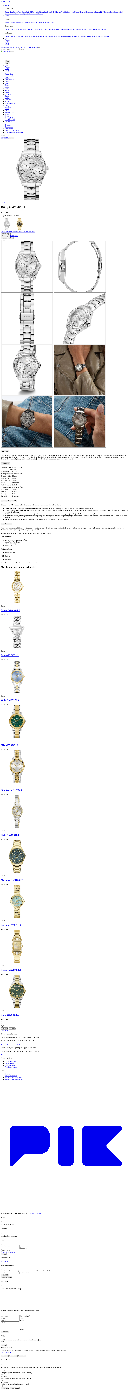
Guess (72, 12)
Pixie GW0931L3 (10, 835)
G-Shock (67, 12)
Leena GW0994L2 (10, 610)
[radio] (7, 230)
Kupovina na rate (7, 524)
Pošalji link (5, 1275)
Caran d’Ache (17, 12)
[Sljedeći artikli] (1, 1023)
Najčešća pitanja (10, 1065)
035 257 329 (5, 1054)
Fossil (63, 12)
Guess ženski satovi (29, 232)
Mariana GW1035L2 (12, 880)
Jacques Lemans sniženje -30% (44, 22)
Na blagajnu (14, 236)
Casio (24, 12)
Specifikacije (5, 463)
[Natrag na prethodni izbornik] (11, 51)
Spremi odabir (15, 1388)
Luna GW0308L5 (10, 1015)
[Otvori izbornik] (39, 47)
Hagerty (77, 12)
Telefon (22, 1320)
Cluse (45, 12)
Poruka (22, 1330)
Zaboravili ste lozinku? (8, 1252)
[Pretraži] (21, 49)
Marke (7, 61)
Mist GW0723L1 (9, 745)
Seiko (10, 14)
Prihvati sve (21, 1356)
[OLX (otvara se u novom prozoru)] (65, 1210)
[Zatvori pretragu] (23, 49)
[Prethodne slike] (1, 240)
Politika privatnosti (11, 1067)
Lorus (112, 12)
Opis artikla (5, 451)
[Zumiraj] (3, 1025)
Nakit (6, 38)
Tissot (13, 14)
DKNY (53, 12)
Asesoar (7, 40)
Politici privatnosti (6, 1352)
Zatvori (4, 1345)
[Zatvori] (1, 1025)
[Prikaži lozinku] (26, 1248)
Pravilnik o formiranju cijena (14, 1079)
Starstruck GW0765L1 (13, 790)
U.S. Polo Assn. (31, 14)
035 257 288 (5, 1044)
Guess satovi (18, 232)
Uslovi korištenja (10, 1061)
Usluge (7, 44)
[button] (5, 47)
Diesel (49, 12)
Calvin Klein (9, 12)
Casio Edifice (30, 12)
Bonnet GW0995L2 (11, 970)
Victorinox (39, 14)
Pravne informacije (11, 1076)
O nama (7, 1074)
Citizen (41, 12)
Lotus (116, 12)
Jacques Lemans (95, 12)
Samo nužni (12, 1356)
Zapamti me (7, 1250)
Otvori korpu (5, 236)
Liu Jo (102, 12)
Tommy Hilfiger (20, 14)
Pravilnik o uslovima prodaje (14, 1077)
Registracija (4, 1261)
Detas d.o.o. (5, 1030)
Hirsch (88, 12)
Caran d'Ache (9, 76)
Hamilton (83, 12)
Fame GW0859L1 (10, 655)
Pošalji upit (5, 1331)
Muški (13, 22)
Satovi (7, 63)
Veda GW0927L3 (10, 700)
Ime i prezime (25, 1316)
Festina (58, 12)
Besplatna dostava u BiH (9, 501)
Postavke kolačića (35, 1213)
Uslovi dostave (9, 1063)
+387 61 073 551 (14, 1044)
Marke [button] (7, 5)
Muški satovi (9, 129)
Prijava (4, 1254)
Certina (36, 12)
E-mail (22, 1318)
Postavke (4, 1356)
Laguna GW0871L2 (11, 925)
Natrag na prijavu (7, 1277)
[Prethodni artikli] (1, 1021)
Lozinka (22, 1248)
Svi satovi (8, 22)
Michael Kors (79, 29)
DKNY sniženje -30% (27, 22)
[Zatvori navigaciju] (13, 51)
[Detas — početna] (5, 51)
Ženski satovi (9, 127)
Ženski (17, 22)
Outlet (7, 42)
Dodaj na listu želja (7, 238)
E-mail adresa (24, 1246)
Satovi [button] (7, 16)
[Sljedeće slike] (3, 240)
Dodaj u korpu (6, 234)
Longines (107, 12)
